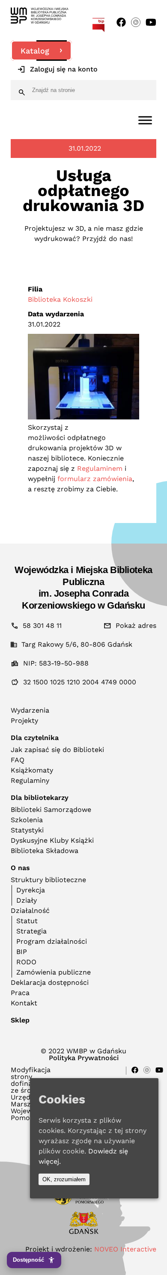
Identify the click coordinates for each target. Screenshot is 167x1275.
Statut (27, 921)
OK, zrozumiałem (64, 1179)
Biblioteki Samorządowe (51, 809)
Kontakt (24, 1003)
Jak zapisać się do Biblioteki (57, 750)
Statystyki (27, 830)
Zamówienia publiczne (53, 972)
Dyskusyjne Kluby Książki (52, 840)
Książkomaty (32, 770)
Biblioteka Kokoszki (60, 299)
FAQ (17, 760)
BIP (21, 952)
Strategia (31, 931)
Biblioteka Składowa (44, 851)
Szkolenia (27, 820)
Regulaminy (30, 780)
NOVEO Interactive (125, 1249)
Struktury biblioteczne (48, 880)
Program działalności (51, 941)
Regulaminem (99, 468)
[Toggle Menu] (145, 120)
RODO (26, 962)
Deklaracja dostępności (50, 982)
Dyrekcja (30, 890)
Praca (20, 993)
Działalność (30, 910)
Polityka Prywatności (84, 1058)
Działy (26, 900)
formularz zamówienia (94, 479)
